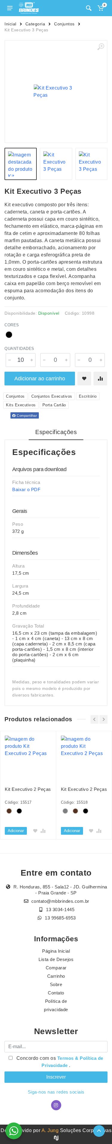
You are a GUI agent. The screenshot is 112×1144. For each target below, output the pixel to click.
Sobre (56, 984)
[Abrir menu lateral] (9, 8)
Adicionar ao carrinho (39, 379)
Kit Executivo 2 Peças (28, 789)
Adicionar (16, 830)
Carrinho (56, 976)
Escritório (88, 396)
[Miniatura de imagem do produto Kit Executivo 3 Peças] (20, 164)
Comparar (56, 967)
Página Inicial (56, 951)
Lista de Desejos (56, 959)
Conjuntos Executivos (51, 396)
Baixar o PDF (26, 489)
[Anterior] (94, 719)
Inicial (10, 23)
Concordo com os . (59, 1062)
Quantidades (19, 348)
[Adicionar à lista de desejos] (84, 378)
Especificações (56, 432)
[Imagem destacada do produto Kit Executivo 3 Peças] (56, 91)
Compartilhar (26, 415)
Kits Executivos (21, 405)
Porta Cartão (54, 405)
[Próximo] (103, 719)
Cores (11, 325)
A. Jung (50, 1130)
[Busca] (89, 8)
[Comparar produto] (100, 378)
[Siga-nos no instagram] (56, 1105)
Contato (56, 992)
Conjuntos (64, 23)
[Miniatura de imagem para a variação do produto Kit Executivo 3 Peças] (91, 164)
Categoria (35, 23)
